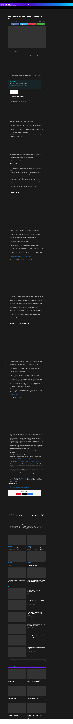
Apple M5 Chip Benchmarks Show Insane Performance (20, 486)
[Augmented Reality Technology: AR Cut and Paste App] (17, 640)
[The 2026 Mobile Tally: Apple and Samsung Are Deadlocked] (36, 674)
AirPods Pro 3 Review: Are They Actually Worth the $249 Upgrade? (35, 548)
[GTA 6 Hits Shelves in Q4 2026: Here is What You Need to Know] (36, 556)
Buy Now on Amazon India (15, 160)
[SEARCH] (71, 5)
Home (1, 0)
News (19, 586)
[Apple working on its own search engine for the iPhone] (17, 652)
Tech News (22, 4)
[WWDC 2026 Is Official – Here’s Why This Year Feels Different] (17, 605)
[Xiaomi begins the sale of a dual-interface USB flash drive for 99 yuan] (17, 617)
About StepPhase (5, 0)
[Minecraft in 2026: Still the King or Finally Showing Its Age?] (36, 691)
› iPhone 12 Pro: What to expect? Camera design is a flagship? (18, 83)
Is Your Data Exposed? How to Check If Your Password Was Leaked (17, 548)
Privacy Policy (11, 0)
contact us (23, 478)
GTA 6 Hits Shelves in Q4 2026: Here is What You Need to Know (36, 564)
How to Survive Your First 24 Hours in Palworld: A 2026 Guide (16, 715)
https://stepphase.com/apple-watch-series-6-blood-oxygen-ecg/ (30, 461)
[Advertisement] (26, 65)
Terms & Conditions (16, 0)
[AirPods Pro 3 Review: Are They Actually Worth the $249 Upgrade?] (36, 540)
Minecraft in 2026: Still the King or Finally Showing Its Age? (35, 697)
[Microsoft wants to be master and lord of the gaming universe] (17, 629)
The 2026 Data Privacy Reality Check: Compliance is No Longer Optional (36, 581)
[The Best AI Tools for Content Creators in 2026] (17, 556)
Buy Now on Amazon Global (26, 160)
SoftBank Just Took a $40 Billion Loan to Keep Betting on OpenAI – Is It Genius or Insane (36, 590)
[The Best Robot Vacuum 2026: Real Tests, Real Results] (17, 691)
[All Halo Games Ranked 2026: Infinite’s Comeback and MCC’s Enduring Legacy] (36, 708)
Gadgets (40, 4)
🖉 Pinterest (18, 493)
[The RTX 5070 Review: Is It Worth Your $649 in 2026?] (17, 674)
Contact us (21, 0)
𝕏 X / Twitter (24, 493)
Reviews (31, 4)
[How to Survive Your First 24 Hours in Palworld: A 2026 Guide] (17, 708)
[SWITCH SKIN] (70, 5)
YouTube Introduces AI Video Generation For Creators (19, 487)
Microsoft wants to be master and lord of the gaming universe (36, 625)
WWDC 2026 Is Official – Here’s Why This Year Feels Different (35, 601)
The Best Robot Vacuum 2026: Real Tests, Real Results (16, 697)
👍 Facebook (30, 493)
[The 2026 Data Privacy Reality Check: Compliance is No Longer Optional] (36, 572)
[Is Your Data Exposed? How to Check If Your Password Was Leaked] (17, 540)
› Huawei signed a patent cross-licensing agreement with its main (18, 85)
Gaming (27, 4)
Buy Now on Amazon (14, 394)
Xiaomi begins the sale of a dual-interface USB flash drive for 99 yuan (35, 613)
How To (35, 4)
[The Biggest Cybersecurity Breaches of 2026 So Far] (17, 572)
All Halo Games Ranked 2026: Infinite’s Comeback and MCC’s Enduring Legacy (36, 715)
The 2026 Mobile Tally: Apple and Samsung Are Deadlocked (35, 680)
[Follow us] (68, 5)
